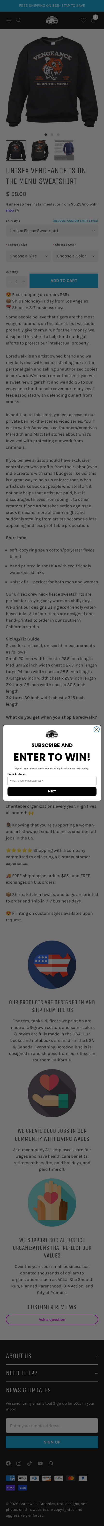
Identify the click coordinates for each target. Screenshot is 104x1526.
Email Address (16, 774)
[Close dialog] (97, 729)
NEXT (52, 792)
